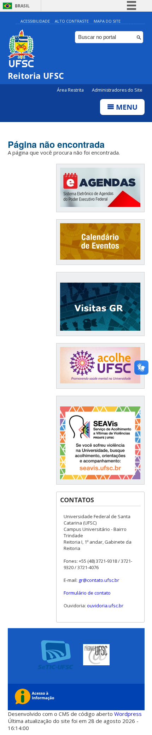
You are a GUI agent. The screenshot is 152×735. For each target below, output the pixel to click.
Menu (126, 107)
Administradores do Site (117, 90)
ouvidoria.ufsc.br (105, 605)
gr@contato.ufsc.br (98, 580)
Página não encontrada (56, 144)
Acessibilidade (35, 21)
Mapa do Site (107, 21)
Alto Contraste (72, 21)
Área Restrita (71, 90)
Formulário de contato (87, 593)
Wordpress (128, 713)
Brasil (22, 6)
